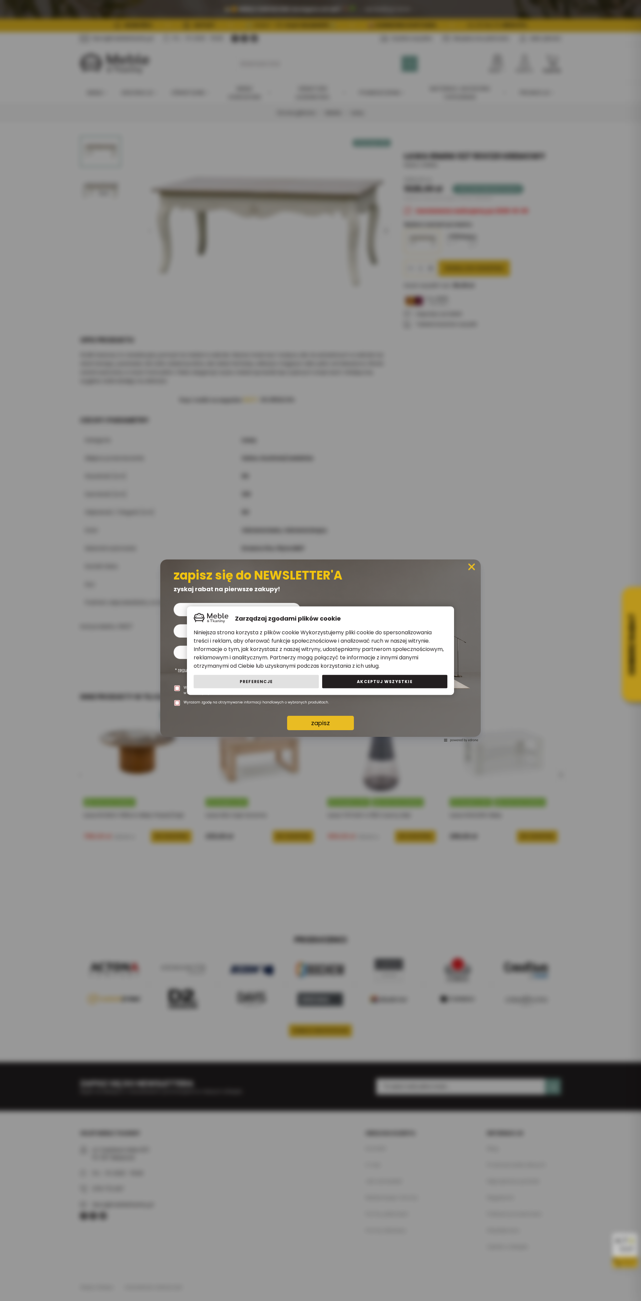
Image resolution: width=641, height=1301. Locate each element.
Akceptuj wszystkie (385, 681)
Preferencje (256, 681)
